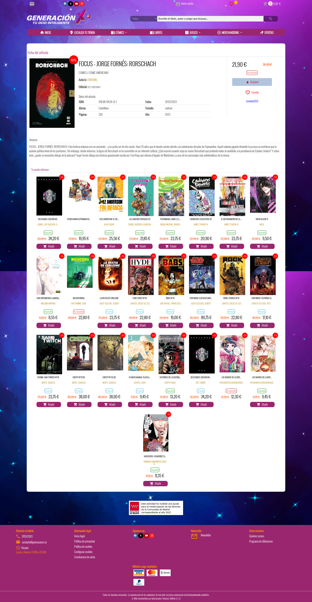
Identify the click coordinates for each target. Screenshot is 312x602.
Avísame (253, 82)
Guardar (254, 92)
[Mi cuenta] (178, 3)
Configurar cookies (83, 552)
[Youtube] (76, 3)
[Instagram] (81, 3)
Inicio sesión (187, 3)
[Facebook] (65, 3)
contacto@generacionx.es (34, 542)
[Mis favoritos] (231, 3)
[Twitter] (70, 3)
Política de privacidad (84, 541)
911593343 (27, 536)
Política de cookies (83, 546)
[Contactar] (32, 3)
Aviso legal (79, 536)
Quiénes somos (256, 536)
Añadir (50, 246)
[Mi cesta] (265, 3)
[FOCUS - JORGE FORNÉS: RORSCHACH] (52, 93)
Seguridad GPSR (252, 100)
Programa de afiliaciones (261, 541)
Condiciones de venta (84, 557)
